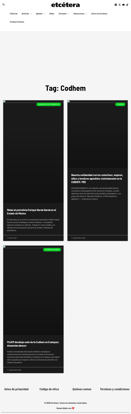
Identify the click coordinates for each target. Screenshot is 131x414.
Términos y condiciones (114, 389)
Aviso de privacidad (16, 389)
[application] (30, 13)
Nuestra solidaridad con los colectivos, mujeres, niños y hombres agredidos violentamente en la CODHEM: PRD (97, 178)
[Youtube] (123, 5)
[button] (4, 4)
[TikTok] (127, 5)
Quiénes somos (82, 389)
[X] (119, 5)
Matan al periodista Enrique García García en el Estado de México (31, 211)
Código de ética (49, 389)
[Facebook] (116, 5)
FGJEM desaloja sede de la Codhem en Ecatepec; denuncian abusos (33, 343)
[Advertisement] (65, 50)
